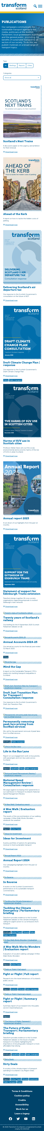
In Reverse (10, 882)
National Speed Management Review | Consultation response (18, 783)
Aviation (14, 989)
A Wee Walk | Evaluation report (19, 810)
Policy (5, 380)
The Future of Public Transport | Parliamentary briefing (20, 1031)
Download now (11, 152)
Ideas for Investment (17, 838)
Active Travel (16, 829)
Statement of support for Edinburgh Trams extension (21, 592)
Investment (33, 1079)
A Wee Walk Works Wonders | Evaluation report (21, 948)
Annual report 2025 (16, 518)
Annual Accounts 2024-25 (20, 642)
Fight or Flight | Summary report (20, 1000)
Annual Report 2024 (16, 860)
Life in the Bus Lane (16, 751)
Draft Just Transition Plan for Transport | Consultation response (20, 695)
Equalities (14, 768)
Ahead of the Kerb (15, 214)
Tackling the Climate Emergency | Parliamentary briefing (21, 910)
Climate (26, 932)
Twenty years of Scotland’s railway (21, 619)
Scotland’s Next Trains (18, 141)
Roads (19, 1082)
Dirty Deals (10, 1064)
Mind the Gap (12, 666)
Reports (22, 65)
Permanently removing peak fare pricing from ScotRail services (18, 724)
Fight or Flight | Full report (20, 974)
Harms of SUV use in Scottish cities (16, 442)
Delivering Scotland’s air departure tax (19, 288)
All (6, 65)
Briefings (12, 65)
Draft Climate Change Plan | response (21, 364)
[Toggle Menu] (40, 6)
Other (29, 65)
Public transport (15, 380)
